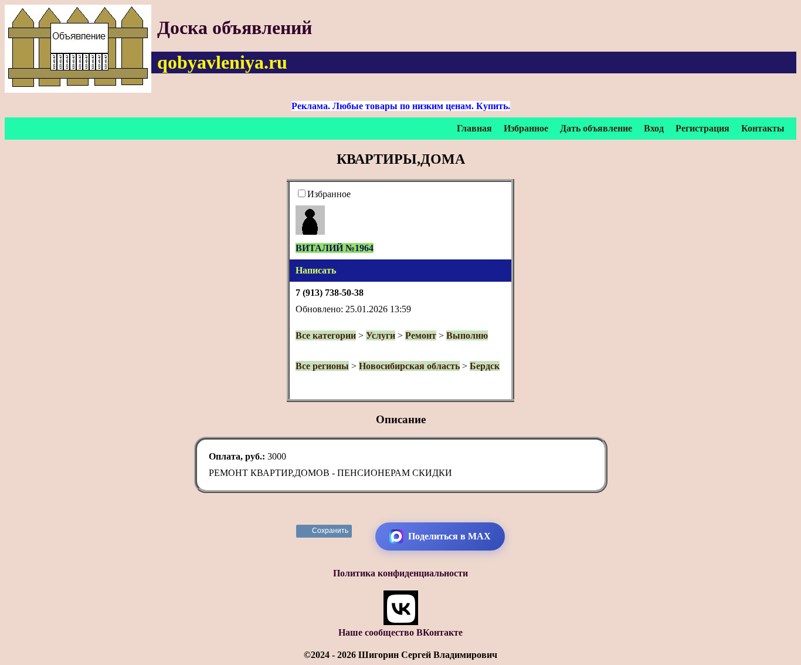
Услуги (380, 335)
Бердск (485, 366)
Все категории (326, 335)
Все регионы (322, 366)
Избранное (526, 128)
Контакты (763, 128)
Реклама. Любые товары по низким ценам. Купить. (400, 106)
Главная (474, 128)
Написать (316, 270)
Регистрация (702, 128)
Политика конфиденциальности (400, 573)
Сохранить (330, 530)
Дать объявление (596, 128)
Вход (654, 128)
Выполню (467, 335)
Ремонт (420, 335)
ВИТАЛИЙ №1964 (335, 248)
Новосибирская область (409, 366)
